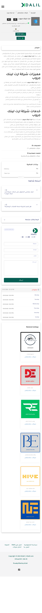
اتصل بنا (26, 547)
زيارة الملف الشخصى (9, 229)
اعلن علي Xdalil (17, 545)
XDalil (25, 563)
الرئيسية (33, 13)
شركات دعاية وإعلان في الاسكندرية (30, 156)
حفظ (15, 19)
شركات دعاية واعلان (22, 13)
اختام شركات (17, 547)
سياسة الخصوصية (30, 545)
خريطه (19, 38)
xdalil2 (33, 234)
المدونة (7, 545)
